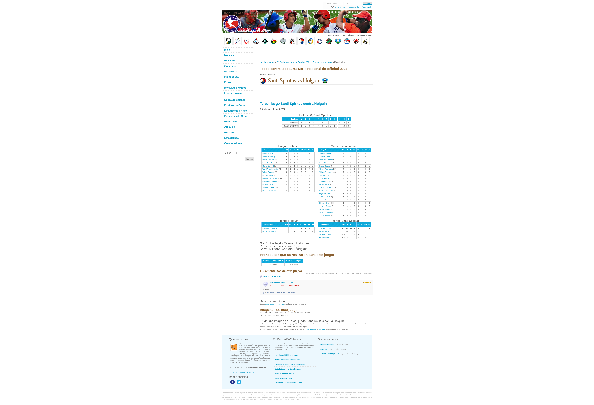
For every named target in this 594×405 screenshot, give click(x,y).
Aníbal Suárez (324, 184)
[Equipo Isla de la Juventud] (265, 45)
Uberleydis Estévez (269, 181)
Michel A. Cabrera (269, 191)
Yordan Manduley (268, 157)
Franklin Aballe (267, 175)
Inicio (263, 62)
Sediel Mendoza (325, 209)
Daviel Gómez (324, 157)
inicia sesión (311, 329)
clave (347, 3)
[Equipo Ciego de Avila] (310, 45)
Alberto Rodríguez (326, 169)
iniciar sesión (270, 304)
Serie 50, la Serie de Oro (284, 373)
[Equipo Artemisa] (247, 45)
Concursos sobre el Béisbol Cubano (290, 364)
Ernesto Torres (268, 184)
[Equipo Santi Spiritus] (301, 45)
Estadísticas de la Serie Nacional (288, 369)
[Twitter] (238, 384)
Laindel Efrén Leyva (269, 178)
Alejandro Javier (325, 194)
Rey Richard (324, 175)
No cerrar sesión (340, 7)
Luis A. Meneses (325, 200)
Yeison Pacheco (268, 172)
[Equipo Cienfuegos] (283, 45)
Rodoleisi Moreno (325, 153)
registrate (280, 304)
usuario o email (331, 3)
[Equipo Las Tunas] (329, 45)
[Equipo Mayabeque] (256, 45)
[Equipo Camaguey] (320, 45)
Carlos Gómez (324, 166)
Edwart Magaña (268, 153)
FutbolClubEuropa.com (339, 354)
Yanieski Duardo (325, 206)
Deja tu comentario (271, 276)
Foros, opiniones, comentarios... (288, 360)
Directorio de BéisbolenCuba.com (289, 383)
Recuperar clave (354, 7)
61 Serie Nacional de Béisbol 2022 (294, 62)
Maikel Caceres (268, 160)
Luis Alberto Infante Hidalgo (281, 283)
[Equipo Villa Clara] (292, 45)
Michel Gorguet (268, 166)
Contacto (250, 372)
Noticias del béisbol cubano (286, 355)
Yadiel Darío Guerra (326, 191)
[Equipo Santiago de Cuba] (356, 45)
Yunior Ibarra (324, 178)
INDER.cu (333, 349)
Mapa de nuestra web (283, 378)
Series (271, 62)
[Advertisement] (316, 53)
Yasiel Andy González (270, 169)
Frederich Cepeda (326, 160)
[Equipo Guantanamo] (365, 45)
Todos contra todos (322, 62)
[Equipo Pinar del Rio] (228, 45)
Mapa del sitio (241, 372)
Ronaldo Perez (324, 197)
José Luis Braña (325, 181)
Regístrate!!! (367, 7)
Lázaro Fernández (326, 187)
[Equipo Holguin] (338, 45)
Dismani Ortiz (324, 203)
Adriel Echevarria (268, 187)
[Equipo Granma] (347, 45)
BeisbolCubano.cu (334, 344)
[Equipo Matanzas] (274, 45)
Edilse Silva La (267, 163)
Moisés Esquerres (326, 172)
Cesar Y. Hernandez (326, 212)
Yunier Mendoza (325, 163)
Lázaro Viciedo (324, 215)
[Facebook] (232, 384)
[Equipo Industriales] (237, 45)
